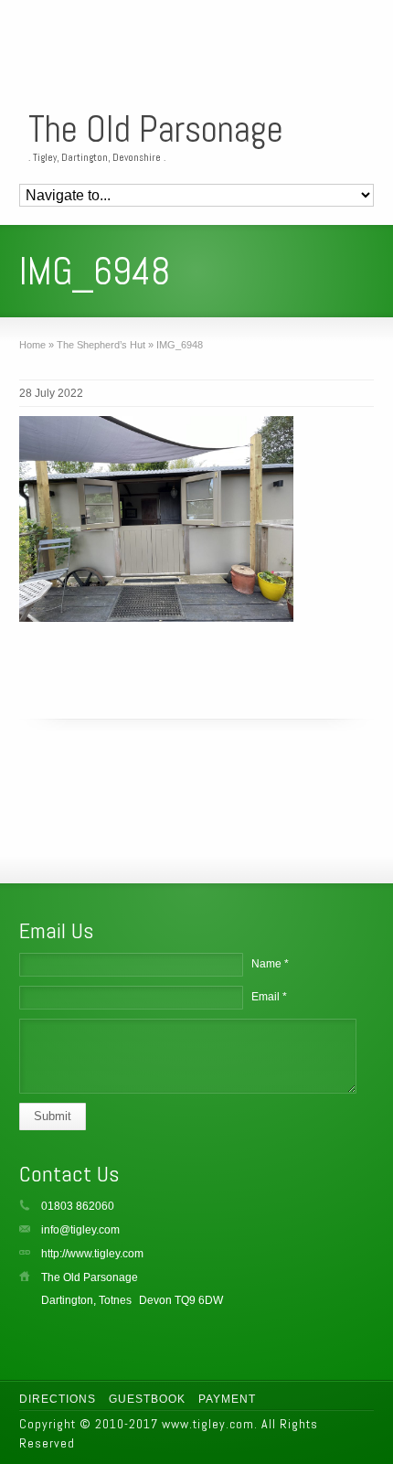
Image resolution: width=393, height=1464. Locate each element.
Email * (269, 996)
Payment (227, 1399)
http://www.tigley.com (92, 1253)
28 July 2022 (51, 393)
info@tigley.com (80, 1230)
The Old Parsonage (155, 130)
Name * (270, 963)
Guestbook (147, 1399)
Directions (57, 1399)
